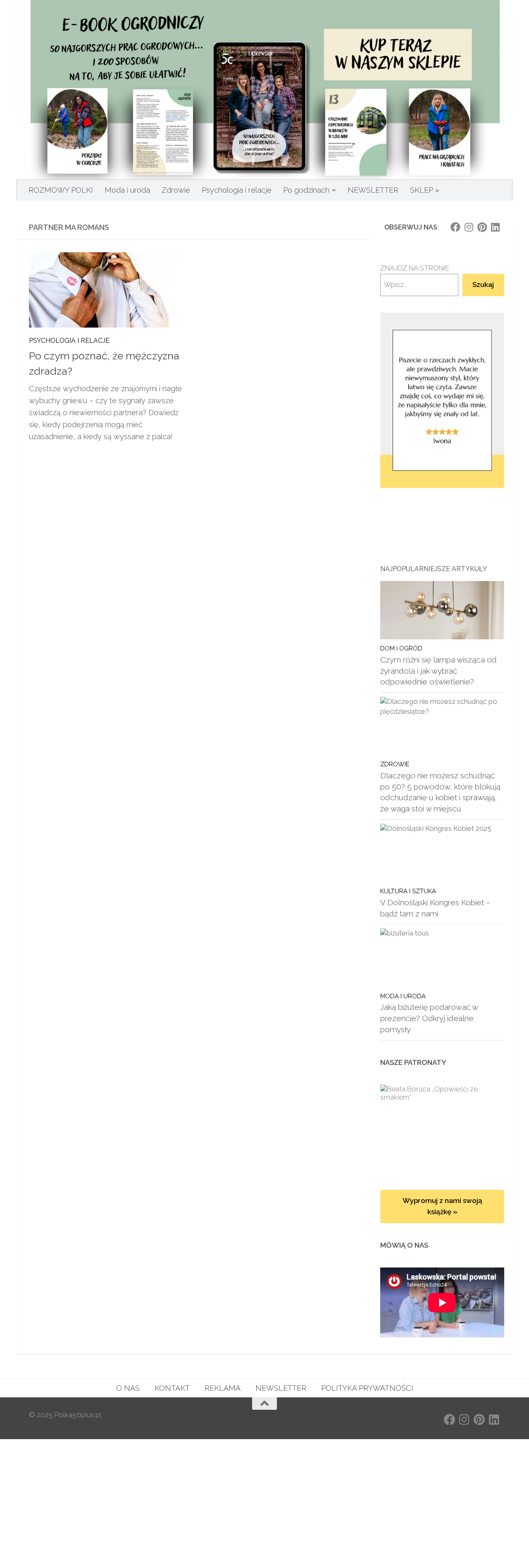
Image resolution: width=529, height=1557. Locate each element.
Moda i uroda (127, 190)
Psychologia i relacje (237, 190)
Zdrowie (176, 190)
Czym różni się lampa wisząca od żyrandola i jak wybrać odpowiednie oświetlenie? (438, 670)
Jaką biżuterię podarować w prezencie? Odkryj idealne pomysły (429, 1017)
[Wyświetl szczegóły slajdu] (442, 400)
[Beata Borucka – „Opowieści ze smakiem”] (442, 1129)
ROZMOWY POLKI (61, 190)
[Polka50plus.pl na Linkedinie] (495, 227)
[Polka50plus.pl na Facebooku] (455, 227)
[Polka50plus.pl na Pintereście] (482, 227)
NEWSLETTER (373, 190)
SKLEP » (424, 190)
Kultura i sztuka (408, 890)
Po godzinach (306, 190)
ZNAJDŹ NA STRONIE (414, 268)
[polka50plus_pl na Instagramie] (469, 227)
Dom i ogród (401, 648)
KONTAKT (172, 1388)
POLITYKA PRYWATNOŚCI (367, 1388)
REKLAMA (223, 1388)
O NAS (128, 1388)
